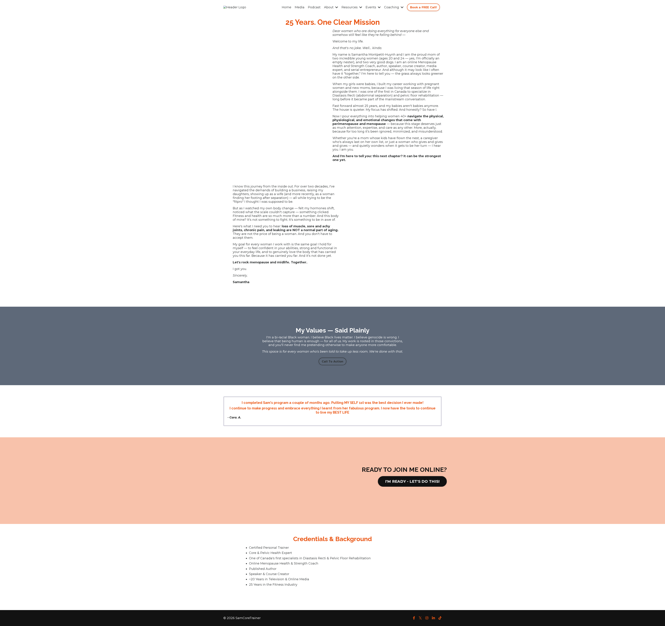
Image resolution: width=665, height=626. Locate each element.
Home (286, 7)
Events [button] (371, 7)
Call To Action (332, 361)
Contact (400, 622)
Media (299, 7)
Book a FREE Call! (423, 7)
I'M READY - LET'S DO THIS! (412, 481)
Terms (369, 622)
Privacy (384, 622)
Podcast (314, 7)
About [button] (329, 7)
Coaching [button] (392, 7)
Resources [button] (350, 7)
